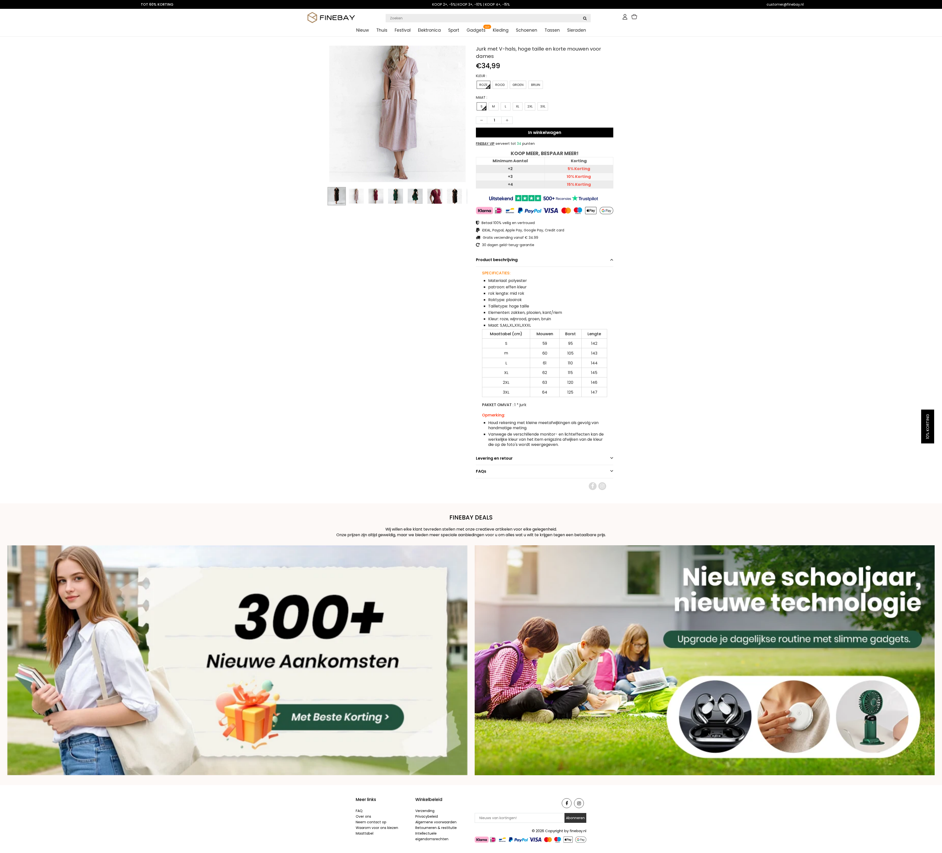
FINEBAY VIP (485, 143)
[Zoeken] (585, 18)
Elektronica (429, 30)
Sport (453, 30)
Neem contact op (371, 822)
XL (517, 106)
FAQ (359, 810)
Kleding (501, 30)
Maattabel (364, 833)
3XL (542, 106)
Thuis (381, 30)
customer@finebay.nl (785, 4)
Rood (500, 84)
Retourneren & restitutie (436, 827)
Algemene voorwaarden (436, 822)
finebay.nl (578, 830)
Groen (517, 84)
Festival (403, 30)
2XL (530, 106)
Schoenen (526, 30)
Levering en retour (494, 458)
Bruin (535, 84)
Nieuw (362, 30)
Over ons (363, 816)
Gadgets (476, 30)
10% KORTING (927, 426)
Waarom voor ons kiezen (377, 827)
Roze (483, 84)
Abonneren (575, 817)
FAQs (481, 471)
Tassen (552, 30)
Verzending (424, 810)
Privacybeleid (426, 816)
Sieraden (576, 30)
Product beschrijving (497, 260)
